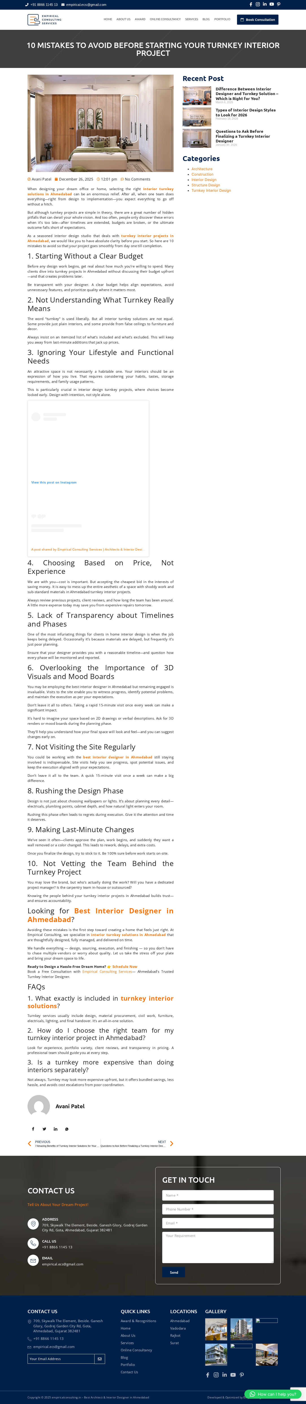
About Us (123, 19)
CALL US (49, 1241)
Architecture (202, 169)
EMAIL (47, 1257)
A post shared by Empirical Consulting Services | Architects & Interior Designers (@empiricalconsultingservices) (114, 549)
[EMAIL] (33, 1260)
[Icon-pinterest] (279, 4)
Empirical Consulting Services (107, 971)
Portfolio (222, 19)
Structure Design (206, 185)
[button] (273, 1394)
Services (191, 19)
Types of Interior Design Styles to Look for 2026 (246, 112)
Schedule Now (125, 966)
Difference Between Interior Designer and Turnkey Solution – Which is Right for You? (247, 93)
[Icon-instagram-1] (258, 4)
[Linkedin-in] (265, 4)
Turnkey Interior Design (211, 190)
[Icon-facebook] (251, 4)
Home (108, 19)
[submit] (99, 1359)
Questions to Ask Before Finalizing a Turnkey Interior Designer (243, 135)
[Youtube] (272, 4)
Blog (206, 19)
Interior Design (204, 179)
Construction (202, 174)
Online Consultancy (165, 19)
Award (140, 19)
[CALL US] (33, 1243)
